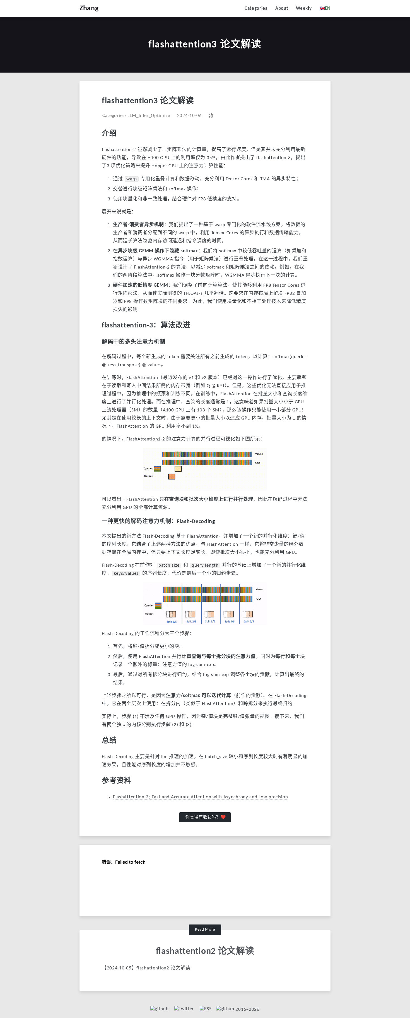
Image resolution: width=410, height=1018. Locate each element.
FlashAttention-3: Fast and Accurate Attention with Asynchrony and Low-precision (200, 797)
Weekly (304, 8)
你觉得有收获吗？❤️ (205, 817)
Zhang (89, 8)
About (281, 8)
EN (325, 8)
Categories (256, 8)
